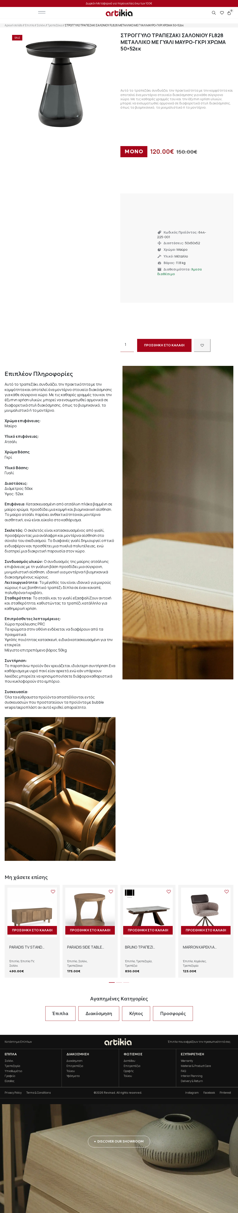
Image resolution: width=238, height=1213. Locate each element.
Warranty (187, 1061)
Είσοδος (9, 1081)
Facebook (209, 1093)
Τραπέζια (131, 966)
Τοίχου (70, 1071)
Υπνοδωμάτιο (13, 1071)
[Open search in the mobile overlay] (214, 13)
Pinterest (225, 1093)
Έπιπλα (30, 25)
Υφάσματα (73, 1076)
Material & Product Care (196, 1066)
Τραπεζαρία (144, 961)
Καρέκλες (200, 961)
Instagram (192, 1093)
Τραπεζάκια (55, 25)
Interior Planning (191, 1076)
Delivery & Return (192, 1081)
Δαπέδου (129, 1061)
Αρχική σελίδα (14, 25)
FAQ (183, 1071)
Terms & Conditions (38, 1093)
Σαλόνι (41, 25)
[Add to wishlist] (202, 345)
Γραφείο (10, 1076)
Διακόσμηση (74, 1061)
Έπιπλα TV (27, 961)
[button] (112, 982)
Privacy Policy (13, 1093)
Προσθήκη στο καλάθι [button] (32, 930)
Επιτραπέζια (74, 1066)
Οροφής (129, 1071)
